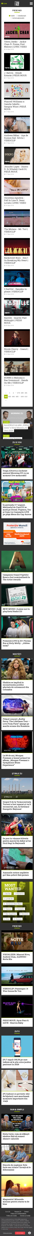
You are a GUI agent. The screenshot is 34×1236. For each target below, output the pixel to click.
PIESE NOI (17, 926)
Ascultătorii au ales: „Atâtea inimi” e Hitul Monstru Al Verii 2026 (16, 428)
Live (5, 3)
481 (26, 393)
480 (22, 393)
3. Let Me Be (8, 899)
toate (13, 16)
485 (17, 396)
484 (13, 396)
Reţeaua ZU (18, 1212)
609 (22, 396)
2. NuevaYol (19, 894)
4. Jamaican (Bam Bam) (13, 904)
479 (18, 393)
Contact (26, 1212)
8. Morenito (24, 914)
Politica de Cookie (11, 1216)
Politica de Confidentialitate (18, 1214)
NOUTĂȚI (17, 654)
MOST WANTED (13, 887)
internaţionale (18, 18)
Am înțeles (20, 1233)
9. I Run (6, 919)
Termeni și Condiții (25, 1216)
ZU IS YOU (17, 442)
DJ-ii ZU (7, 1212)
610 (26, 396)
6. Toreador (20, 909)
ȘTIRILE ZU (17, 773)
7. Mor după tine (10, 914)
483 (9, 396)
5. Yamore (7, 909)
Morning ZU (17, 413)
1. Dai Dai (7, 894)
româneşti (22, 16)
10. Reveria (18, 919)
